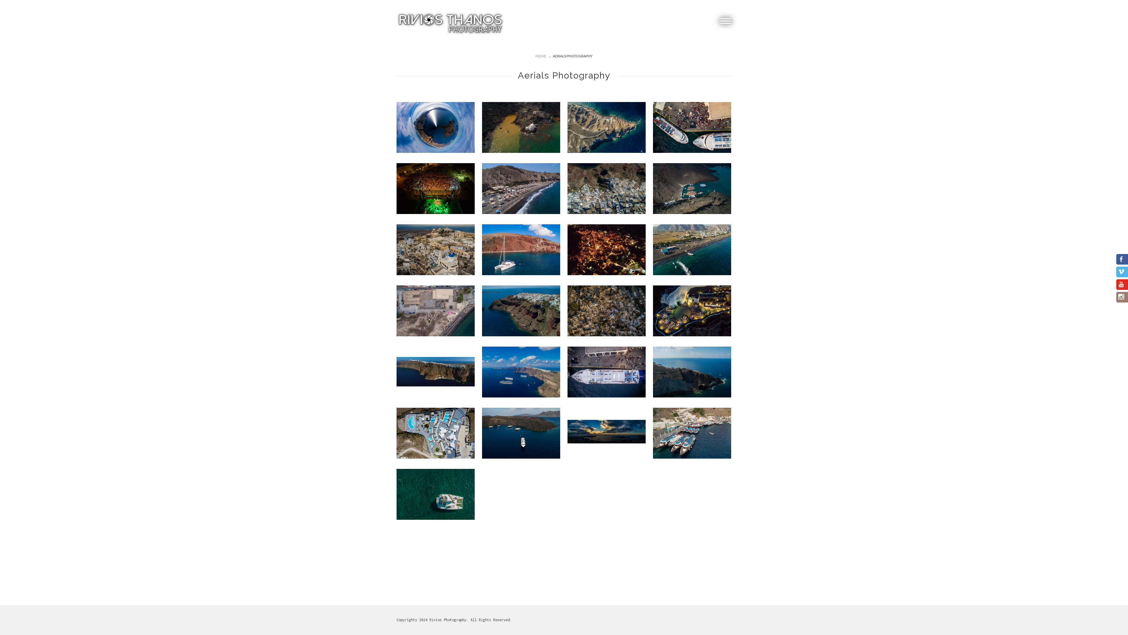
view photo (436, 127)
